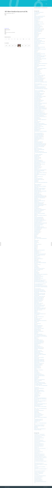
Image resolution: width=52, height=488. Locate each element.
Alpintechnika (42, 434)
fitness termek (36, 173)
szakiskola (35, 344)
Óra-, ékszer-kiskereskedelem (38, 316)
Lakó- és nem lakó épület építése (39, 268)
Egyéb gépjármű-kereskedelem (38, 93)
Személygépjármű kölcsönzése (38, 360)
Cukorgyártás (36, 66)
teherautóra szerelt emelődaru (38, 374)
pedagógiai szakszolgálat (37, 326)
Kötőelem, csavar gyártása (38, 258)
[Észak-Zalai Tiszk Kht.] (9, 45)
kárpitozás (35, 234)
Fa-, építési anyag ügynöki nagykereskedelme (40, 152)
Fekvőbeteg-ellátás (37, 157)
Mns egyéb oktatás (36, 288)
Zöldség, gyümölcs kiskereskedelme (39, 428)
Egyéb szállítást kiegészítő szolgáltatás (40, 113)
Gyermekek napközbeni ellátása (38, 202)
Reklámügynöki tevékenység (38, 331)
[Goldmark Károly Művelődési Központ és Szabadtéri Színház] (22, 45)
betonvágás (35, 46)
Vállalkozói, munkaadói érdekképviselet (40, 403)
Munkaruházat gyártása (37, 301)
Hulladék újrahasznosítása (38, 217)
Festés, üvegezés (36, 171)
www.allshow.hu (8, 29)
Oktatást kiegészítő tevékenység (39, 313)
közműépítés (36, 260)
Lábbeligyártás (36, 267)
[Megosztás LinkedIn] (17, 39)
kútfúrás (35, 265)
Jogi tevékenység (36, 232)
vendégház (35, 411)
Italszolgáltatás (36, 230)
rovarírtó (35, 333)
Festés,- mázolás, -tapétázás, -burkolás (39, 172)
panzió (35, 324)
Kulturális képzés (36, 264)
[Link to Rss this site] (46, 0)
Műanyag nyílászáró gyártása (38, 298)
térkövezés (35, 378)
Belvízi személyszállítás (37, 40)
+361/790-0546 (39, 0)
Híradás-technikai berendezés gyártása (39, 215)
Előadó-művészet (36, 130)
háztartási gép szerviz (37, 211)
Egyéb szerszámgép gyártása (38, 115)
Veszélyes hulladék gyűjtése (38, 414)
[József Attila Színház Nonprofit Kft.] (0, 244)
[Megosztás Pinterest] (14, 39)
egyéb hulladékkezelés (37, 95)
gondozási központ (37, 199)
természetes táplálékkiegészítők (39, 379)
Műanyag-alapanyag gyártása (38, 299)
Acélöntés (35, 14)
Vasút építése (36, 409)
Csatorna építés (36, 62)
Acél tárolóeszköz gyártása (38, 12)
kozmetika (35, 259)
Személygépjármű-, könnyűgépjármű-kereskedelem (40, 469)
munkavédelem (36, 302)
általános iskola (36, 27)
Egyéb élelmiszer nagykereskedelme (39, 86)
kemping (35, 236)
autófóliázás (36, 35)
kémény (35, 235)
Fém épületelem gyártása (37, 160)
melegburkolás (36, 272)
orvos (35, 317)
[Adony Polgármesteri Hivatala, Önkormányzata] (25, 45)
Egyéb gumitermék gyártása (38, 94)
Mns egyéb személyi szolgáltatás (39, 293)
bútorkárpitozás (36, 60)
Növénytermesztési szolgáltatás (38, 463)
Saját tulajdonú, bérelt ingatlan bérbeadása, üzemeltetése (39, 467)
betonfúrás (35, 45)
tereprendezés (36, 377)
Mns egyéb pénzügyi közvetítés (38, 289)
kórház (35, 256)
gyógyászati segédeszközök (38, 203)
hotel (35, 216)
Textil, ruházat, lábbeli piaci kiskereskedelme (40, 385)
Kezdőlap (37, 7)
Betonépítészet (36, 44)
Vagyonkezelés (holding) (37, 401)
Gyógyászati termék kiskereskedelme (39, 204)
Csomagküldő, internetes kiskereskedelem (40, 63)
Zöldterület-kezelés (37, 429)
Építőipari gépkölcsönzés (37, 142)
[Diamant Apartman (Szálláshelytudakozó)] (19, 45)
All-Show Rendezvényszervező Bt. (16, 11)
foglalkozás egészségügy (38, 178)
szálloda (35, 349)
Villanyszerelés (36, 474)
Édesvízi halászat (36, 72)
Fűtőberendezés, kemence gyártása (39, 188)
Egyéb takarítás (36, 117)
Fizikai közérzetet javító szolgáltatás (39, 174)
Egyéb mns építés (36, 102)
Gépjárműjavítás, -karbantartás (38, 456)
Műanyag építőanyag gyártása (38, 297)
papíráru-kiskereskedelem (38, 325)
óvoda (35, 322)
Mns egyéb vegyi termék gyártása (39, 296)
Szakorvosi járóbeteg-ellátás (38, 347)
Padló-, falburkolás (37, 323)
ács (34, 15)
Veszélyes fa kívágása (37, 413)
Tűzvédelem (35, 389)
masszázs (35, 271)
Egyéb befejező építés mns (38, 436)
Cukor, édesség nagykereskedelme (39, 65)
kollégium (35, 246)
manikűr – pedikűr (36, 270)
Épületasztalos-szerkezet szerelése (39, 144)
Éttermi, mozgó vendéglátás (38, 151)
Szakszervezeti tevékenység (38, 348)
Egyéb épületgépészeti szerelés (38, 91)
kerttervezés (36, 242)
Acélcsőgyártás (36, 13)
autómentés (36, 36)
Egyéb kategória (39, 7)
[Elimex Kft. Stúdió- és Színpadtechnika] (12, 45)
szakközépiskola (36, 345)
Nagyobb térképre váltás (7, 28)
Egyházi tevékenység (37, 121)
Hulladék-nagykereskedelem (38, 218)
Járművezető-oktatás (37, 231)
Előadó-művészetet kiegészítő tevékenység (40, 131)
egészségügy (36, 74)
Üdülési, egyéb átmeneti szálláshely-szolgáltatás (40, 482)
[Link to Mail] (44, 0)
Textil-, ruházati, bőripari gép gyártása (39, 383)
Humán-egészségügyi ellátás (38, 219)
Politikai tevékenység (37, 327)
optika (35, 315)
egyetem (35, 120)
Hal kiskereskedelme (37, 208)
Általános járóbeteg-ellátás (38, 28)
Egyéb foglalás (36, 92)
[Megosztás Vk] (23, 39)
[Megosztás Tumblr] (20, 39)
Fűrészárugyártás (36, 185)
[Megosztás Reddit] (26, 39)
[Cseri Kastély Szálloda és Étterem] (16, 45)
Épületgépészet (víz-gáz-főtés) (38, 146)
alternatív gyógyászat (37, 31)
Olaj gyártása (36, 314)
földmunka (35, 181)
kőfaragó (35, 245)
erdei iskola (36, 147)
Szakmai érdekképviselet (37, 346)
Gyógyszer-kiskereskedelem (38, 205)
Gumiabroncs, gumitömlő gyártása (39, 200)
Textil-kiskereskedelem (37, 384)
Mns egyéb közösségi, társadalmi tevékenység (40, 286)
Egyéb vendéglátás (37, 118)
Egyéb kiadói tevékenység (38, 101)
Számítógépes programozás (38, 353)
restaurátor (36, 332)
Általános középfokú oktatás (38, 29)
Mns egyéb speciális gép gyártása (39, 290)
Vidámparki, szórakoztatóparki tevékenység (40, 417)
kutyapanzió (36, 266)
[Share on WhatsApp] (11, 39)
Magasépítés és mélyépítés (38, 269)
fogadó (35, 177)
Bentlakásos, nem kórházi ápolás (39, 41)
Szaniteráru (36, 356)
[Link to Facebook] (45, 0)
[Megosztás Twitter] (9, 39)
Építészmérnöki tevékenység (38, 479)
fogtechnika (36, 180)
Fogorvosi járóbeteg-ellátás (38, 179)
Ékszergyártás (36, 122)
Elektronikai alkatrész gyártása (39, 123)
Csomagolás (36, 64)
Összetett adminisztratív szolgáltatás (39, 320)
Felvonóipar (36, 159)
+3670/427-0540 (42, 0)
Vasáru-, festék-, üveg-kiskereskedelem (39, 408)
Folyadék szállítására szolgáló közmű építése (40, 182)
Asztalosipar (36, 34)
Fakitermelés (36, 156)
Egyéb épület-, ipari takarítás (38, 90)
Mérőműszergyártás (37, 275)
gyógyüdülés (36, 207)
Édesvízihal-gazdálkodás (37, 73)
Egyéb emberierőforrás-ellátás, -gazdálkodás (40, 88)
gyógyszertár (36, 206)
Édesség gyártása (36, 71)
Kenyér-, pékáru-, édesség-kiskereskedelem (40, 238)
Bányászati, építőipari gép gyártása (39, 38)
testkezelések (36, 381)
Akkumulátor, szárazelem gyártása (39, 16)
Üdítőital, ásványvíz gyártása (38, 390)
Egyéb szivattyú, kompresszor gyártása (40, 116)
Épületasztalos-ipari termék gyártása (39, 143)
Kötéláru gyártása (37, 257)
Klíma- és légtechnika (37, 244)
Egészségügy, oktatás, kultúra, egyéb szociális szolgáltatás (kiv (40, 449)
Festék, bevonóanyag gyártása (38, 170)
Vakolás (35, 402)
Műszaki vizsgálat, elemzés (38, 303)
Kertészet (35, 241)
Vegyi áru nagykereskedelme (38, 410)
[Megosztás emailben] (29, 39)
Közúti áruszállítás (37, 261)
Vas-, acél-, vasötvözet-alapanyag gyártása (40, 406)
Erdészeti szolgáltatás (37, 148)
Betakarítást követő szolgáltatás (39, 43)
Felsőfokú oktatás (37, 158)
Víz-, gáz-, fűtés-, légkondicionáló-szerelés (40, 475)
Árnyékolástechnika (37, 33)
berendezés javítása (37, 42)
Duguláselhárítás (36, 70)
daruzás (35, 67)
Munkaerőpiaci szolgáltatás (38, 300)
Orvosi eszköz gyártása (37, 318)
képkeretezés (36, 240)
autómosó (35, 37)
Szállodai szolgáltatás (37, 350)
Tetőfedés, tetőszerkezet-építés (39, 382)
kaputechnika (36, 233)
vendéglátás (36, 412)
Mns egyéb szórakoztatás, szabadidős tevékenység (40, 461)
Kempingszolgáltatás (37, 237)
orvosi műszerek (36, 319)
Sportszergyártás (36, 343)
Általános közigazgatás (37, 30)
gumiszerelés (36, 201)
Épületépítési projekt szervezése (39, 145)
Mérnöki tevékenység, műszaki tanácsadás (40, 274)
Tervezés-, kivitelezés (37, 380)
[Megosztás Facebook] (6, 39)
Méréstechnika (36, 273)
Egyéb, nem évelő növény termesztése (39, 119)
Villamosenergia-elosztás (38, 419)
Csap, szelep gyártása (37, 61)
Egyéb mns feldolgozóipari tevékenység (40, 103)
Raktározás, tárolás (37, 330)
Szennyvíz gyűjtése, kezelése (38, 363)
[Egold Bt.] (6, 45)
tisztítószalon (36, 387)
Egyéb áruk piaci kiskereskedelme (38, 443)
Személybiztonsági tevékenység (38, 359)
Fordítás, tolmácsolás (37, 184)
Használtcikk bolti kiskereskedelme (39, 209)
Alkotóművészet (36, 434)
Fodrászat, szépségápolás (38, 176)
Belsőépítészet (36, 39)
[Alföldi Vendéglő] (29, 45)
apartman (35, 32)
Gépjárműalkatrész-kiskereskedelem (39, 455)
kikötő (35, 243)
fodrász (35, 175)
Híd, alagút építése (37, 212)
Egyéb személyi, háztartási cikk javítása (40, 114)
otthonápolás (36, 321)
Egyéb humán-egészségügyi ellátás (39, 96)
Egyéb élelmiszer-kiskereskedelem (39, 87)
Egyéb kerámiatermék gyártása (38, 100)
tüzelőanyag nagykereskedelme (38, 388)
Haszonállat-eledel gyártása (38, 210)
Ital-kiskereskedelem (37, 229)
